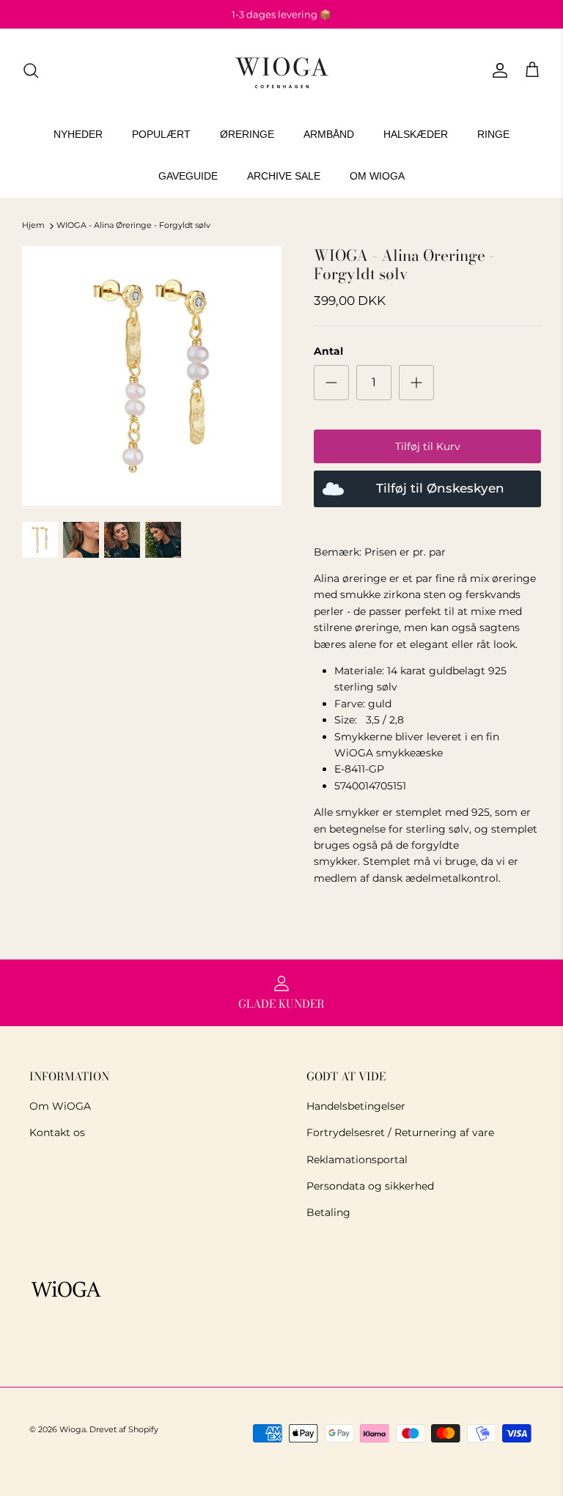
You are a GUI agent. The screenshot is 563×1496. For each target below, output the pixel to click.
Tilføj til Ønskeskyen (440, 488)
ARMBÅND (328, 134)
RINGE (493, 134)
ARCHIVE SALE (283, 176)
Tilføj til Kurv (427, 446)
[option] (152, 376)
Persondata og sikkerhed (370, 1186)
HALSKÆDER (415, 134)
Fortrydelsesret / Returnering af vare (400, 1132)
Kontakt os (57, 1132)
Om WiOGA (60, 1106)
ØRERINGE (247, 134)
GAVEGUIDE (188, 176)
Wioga (72, 1429)
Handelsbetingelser (355, 1106)
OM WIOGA (377, 176)
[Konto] (497, 70)
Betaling (328, 1212)
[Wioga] (281, 70)
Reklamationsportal (357, 1159)
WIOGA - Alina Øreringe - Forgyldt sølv (133, 226)
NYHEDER (78, 134)
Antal (328, 351)
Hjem (33, 226)
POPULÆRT (161, 134)
